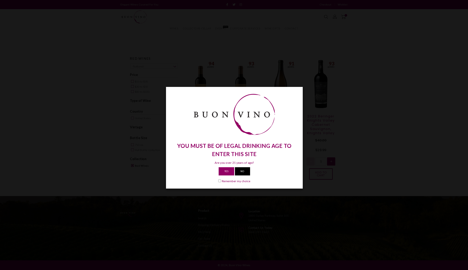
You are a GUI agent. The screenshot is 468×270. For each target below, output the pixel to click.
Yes (226, 171)
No (242, 171)
